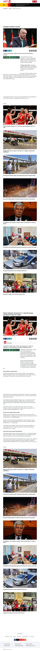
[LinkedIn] (9, 50)
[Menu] (33, 2)
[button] (32, 50)
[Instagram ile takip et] (22, 640)
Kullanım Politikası (25, 636)
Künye (11, 636)
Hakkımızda (7, 636)
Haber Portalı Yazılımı (8, 649)
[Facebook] (4, 50)
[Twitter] (6, 50)
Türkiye (10, 8)
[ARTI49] (7, 1)
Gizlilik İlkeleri (19, 636)
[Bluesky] (7, 50)
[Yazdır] (30, 50)
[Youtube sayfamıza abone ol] (20, 640)
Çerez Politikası (31, 636)
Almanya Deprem (7, 645)
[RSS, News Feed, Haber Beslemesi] (25, 640)
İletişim (14, 636)
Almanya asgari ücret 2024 (30, 645)
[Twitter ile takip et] (17, 640)
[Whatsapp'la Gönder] (11, 50)
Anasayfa (6, 8)
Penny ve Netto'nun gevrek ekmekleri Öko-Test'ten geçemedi (22, 5)
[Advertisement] (20, 17)
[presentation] (6, 4)
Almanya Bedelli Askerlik (19, 645)
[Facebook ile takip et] (15, 640)
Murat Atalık (9, 343)
